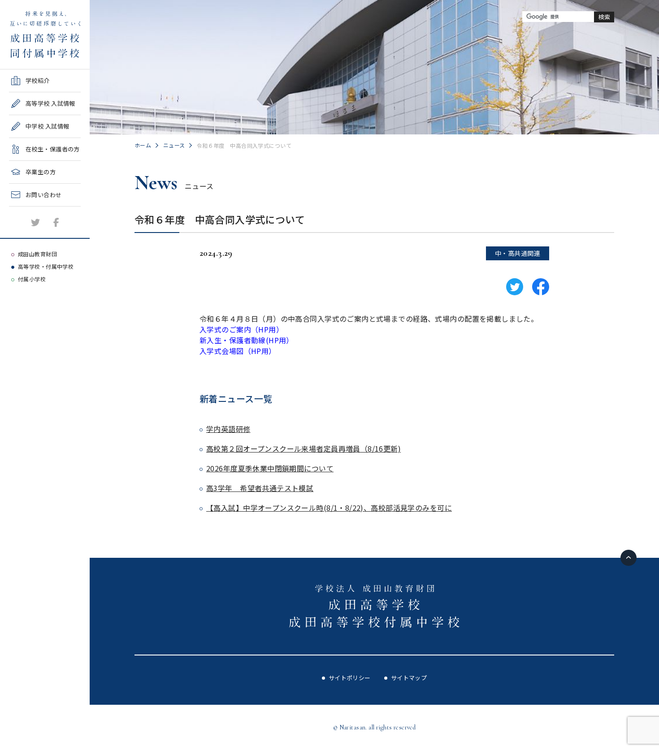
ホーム (142, 145)
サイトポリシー (350, 677)
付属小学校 (32, 279)
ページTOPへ (628, 558)
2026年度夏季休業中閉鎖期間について (270, 468)
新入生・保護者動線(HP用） (246, 340)
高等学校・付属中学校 (46, 266)
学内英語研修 (228, 428)
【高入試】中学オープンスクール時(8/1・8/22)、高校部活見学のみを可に (329, 507)
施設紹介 (21, 209)
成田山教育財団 (37, 254)
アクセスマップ (30, 232)
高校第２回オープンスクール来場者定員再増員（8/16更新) (303, 448)
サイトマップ (409, 677)
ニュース (174, 145)
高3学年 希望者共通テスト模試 (259, 488)
